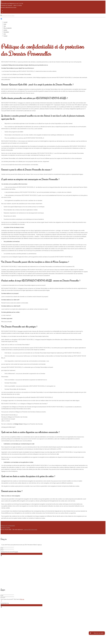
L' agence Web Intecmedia (30, 529)
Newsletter (6, 32)
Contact (5, 35)
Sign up (22, 599)
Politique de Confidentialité (8, 525)
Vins (4, 26)
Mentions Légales (5, 527)
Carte (4, 24)
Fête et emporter (7, 28)
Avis (4, 34)
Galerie (5, 30)
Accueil (5, 22)
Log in (16, 551)
